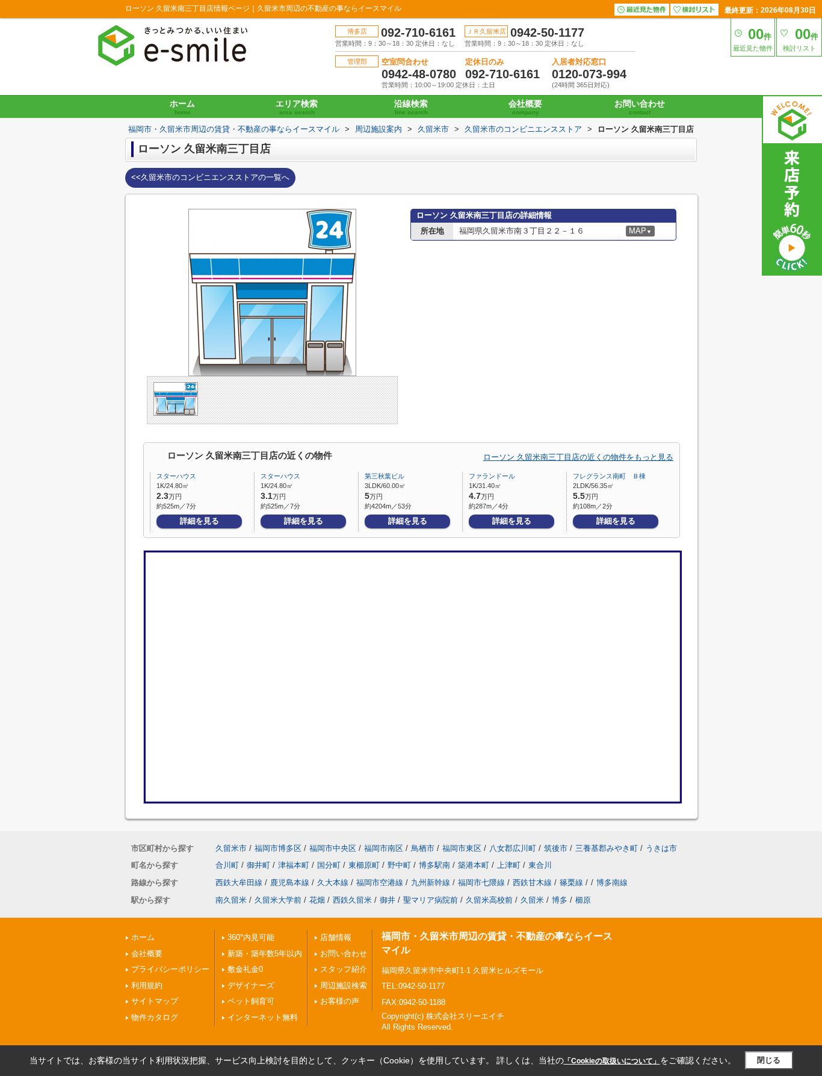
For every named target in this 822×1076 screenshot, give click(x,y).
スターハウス (176, 476)
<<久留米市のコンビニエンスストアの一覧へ (210, 177)
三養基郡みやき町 (606, 848)
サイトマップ (154, 1001)
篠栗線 (571, 882)
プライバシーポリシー (170, 969)
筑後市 (555, 848)
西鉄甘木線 (532, 882)
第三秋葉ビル (384, 476)
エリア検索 (297, 107)
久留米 (532, 899)
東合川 (540, 865)
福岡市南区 (383, 848)
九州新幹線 (430, 882)
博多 (559, 899)
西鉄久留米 (352, 899)
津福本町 (293, 865)
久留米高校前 (489, 899)
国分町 (329, 865)
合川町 (227, 865)
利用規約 (146, 985)
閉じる (768, 1060)
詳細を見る (199, 520)
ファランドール (492, 476)
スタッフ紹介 (343, 969)
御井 (387, 899)
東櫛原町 (364, 865)
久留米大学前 (278, 899)
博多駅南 (434, 865)
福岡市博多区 (278, 848)
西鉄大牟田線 (238, 882)
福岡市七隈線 (481, 882)
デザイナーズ (250, 985)
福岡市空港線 (379, 882)
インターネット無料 (262, 1017)
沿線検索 (411, 107)
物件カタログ (154, 1017)
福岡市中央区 (332, 848)
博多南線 (612, 882)
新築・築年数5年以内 (264, 953)
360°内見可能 (250, 937)
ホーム (182, 107)
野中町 (399, 865)
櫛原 (583, 899)
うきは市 (661, 848)
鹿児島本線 (289, 882)
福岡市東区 (461, 848)
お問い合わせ (639, 107)
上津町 (509, 865)
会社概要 (525, 107)
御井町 (258, 865)
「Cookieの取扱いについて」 (612, 1061)
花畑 (317, 899)
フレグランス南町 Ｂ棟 (609, 476)
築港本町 (473, 865)
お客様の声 (339, 1001)
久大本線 (332, 882)
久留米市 (231, 848)
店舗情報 (335, 937)
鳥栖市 (422, 848)
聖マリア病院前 (430, 899)
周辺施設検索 (343, 985)
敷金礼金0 (245, 969)
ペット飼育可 (250, 1001)
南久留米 (231, 899)
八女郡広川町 (512, 848)
